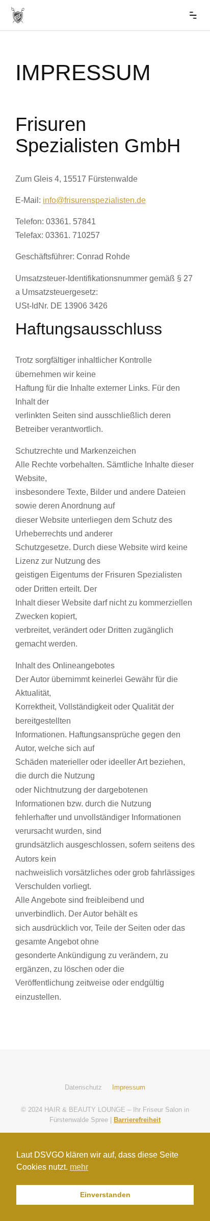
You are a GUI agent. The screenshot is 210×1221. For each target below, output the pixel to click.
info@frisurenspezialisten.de (94, 200)
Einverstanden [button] (105, 1195)
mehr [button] (79, 1167)
